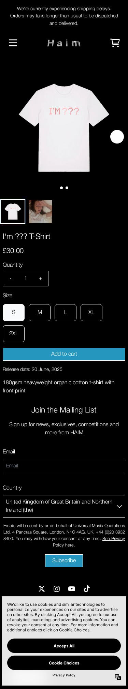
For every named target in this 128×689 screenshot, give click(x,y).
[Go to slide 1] (67, 187)
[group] (13, 211)
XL (91, 312)
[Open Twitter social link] (41, 588)
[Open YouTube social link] (71, 588)
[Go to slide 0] (61, 187)
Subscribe (64, 560)
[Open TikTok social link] (86, 588)
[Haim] (64, 43)
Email (9, 452)
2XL (13, 333)
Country (12, 488)
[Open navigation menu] (12, 42)
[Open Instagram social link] (56, 588)
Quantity (13, 265)
